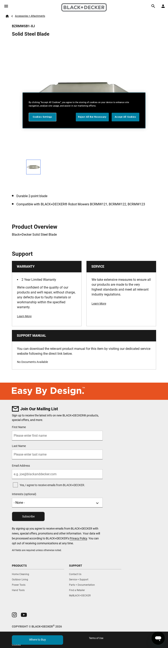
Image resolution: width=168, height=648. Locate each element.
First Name (19, 427)
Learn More (24, 316)
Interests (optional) (24, 494)
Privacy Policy (78, 538)
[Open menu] (6, 6)
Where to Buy (37, 639)
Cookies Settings (42, 117)
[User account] (163, 6)
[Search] (153, 6)
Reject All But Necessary (92, 117)
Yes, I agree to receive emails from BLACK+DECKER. (52, 485)
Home (7, 16)
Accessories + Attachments (30, 16)
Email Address (21, 465)
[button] (14, 614)
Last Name (19, 446)
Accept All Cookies (125, 117)
